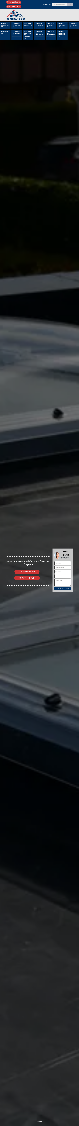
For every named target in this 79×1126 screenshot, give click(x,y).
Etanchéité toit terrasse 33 (39, 33)
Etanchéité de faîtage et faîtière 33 (61, 34)
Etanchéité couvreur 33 (61, 25)
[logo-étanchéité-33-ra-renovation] (16, 15)
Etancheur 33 (4, 32)
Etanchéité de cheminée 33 (51, 33)
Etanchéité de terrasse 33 (16, 33)
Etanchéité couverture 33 (73, 25)
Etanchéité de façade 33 (28, 24)
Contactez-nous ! (27, 578)
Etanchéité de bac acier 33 (16, 25)
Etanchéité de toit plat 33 (5, 25)
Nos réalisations (27, 572)
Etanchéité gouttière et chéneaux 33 (27, 35)
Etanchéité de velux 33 (39, 24)
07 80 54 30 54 (15, 7)
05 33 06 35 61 (15, 2)
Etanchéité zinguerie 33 (50, 25)
